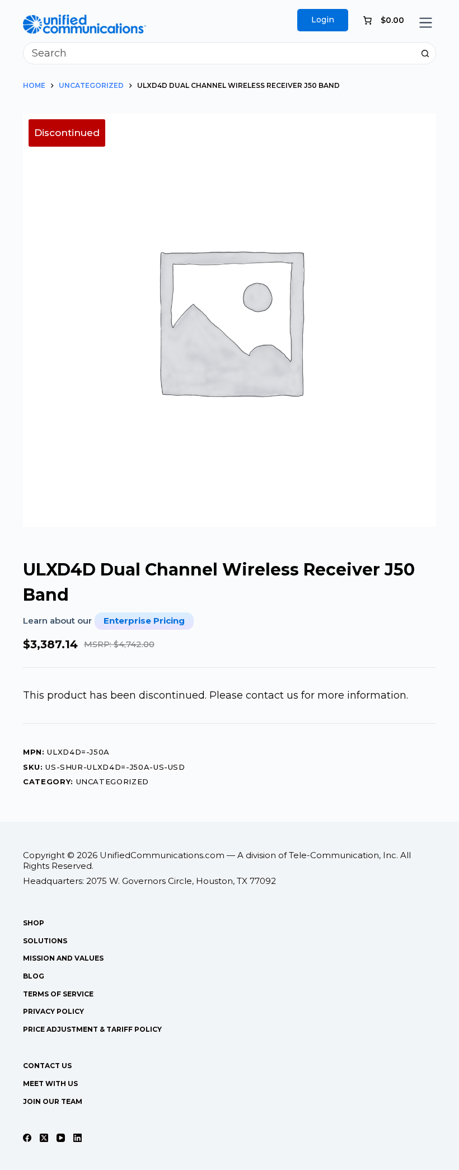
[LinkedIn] (77, 1138)
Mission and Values (63, 958)
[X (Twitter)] (44, 1138)
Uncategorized (112, 781)
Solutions (45, 941)
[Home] (84, 22)
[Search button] (424, 53)
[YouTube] (61, 1138)
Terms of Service (58, 994)
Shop (33, 923)
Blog (33, 976)
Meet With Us (50, 1083)
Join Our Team (52, 1101)
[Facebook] (27, 1138)
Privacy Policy (53, 1011)
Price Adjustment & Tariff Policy (92, 1029)
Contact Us (47, 1065)
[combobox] (219, 53)
